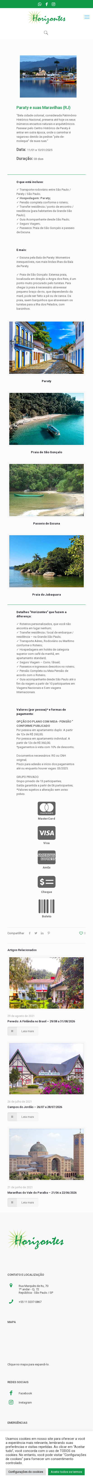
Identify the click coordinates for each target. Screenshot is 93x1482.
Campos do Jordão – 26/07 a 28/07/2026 (34, 1107)
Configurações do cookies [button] (25, 1471)
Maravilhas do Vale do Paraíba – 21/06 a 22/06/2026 (42, 1192)
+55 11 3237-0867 (30, 1302)
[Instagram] (53, 4)
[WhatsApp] (39, 4)
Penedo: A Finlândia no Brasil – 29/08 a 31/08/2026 (41, 1021)
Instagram (25, 1402)
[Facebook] (46, 4)
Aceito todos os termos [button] (66, 1471)
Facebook (25, 1393)
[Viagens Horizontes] (46, 17)
